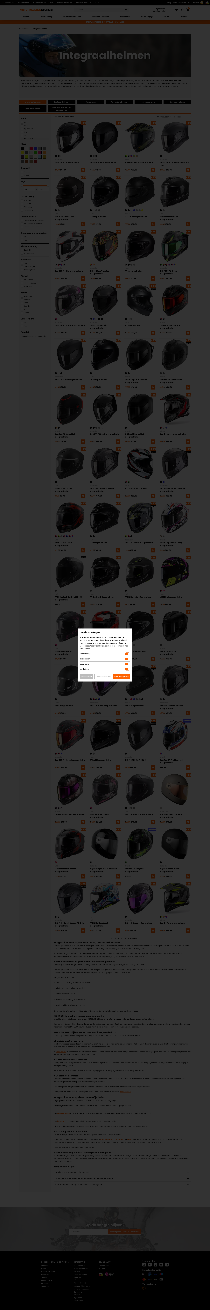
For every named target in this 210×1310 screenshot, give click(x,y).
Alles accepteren (121, 676)
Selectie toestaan (103, 676)
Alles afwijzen (86, 676)
